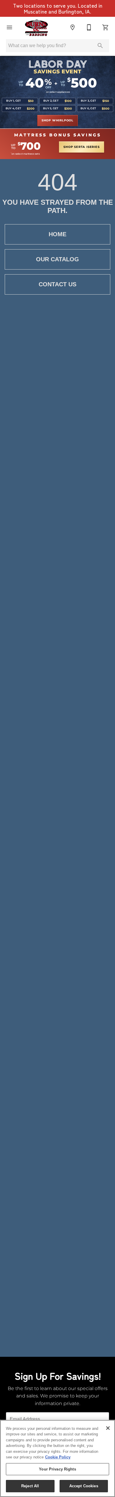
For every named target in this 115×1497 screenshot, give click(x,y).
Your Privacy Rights (57, 1469)
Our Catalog (57, 259)
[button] (9, 27)
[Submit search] (100, 45)
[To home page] (36, 27)
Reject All (30, 1486)
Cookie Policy (57, 1457)
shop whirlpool (57, 120)
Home (57, 234)
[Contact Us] (89, 27)
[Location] (72, 27)
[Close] (107, 1428)
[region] (57, 1458)
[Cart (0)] (105, 27)
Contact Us (57, 284)
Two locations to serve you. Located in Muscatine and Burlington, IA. (57, 8)
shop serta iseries (81, 147)
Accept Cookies (83, 1486)
